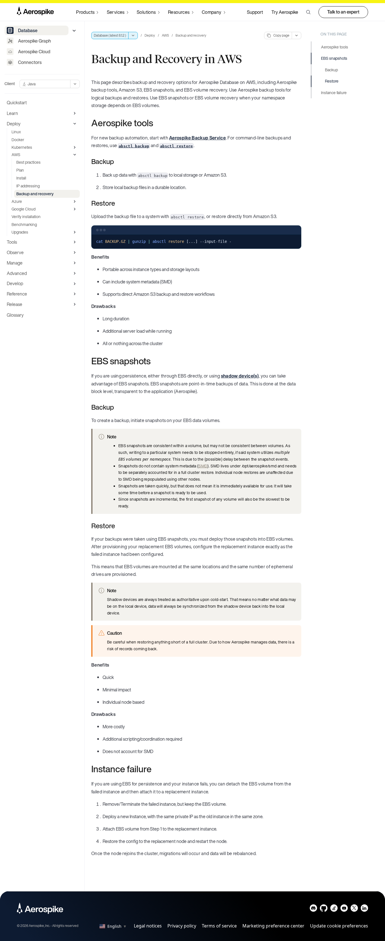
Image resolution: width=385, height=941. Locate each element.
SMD (202, 466)
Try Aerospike (284, 12)
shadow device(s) (240, 375)
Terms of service (219, 926)
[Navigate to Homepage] (35, 12)
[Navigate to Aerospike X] (354, 909)
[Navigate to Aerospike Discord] (313, 909)
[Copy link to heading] (156, 123)
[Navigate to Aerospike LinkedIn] (364, 909)
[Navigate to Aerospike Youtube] (344, 909)
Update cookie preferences (339, 926)
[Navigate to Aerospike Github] (324, 909)
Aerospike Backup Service (197, 137)
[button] (308, 12)
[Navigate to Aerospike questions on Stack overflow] (334, 909)
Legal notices (148, 926)
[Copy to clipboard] (294, 241)
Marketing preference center (273, 926)
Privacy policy (181, 926)
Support (255, 12)
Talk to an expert (343, 11)
